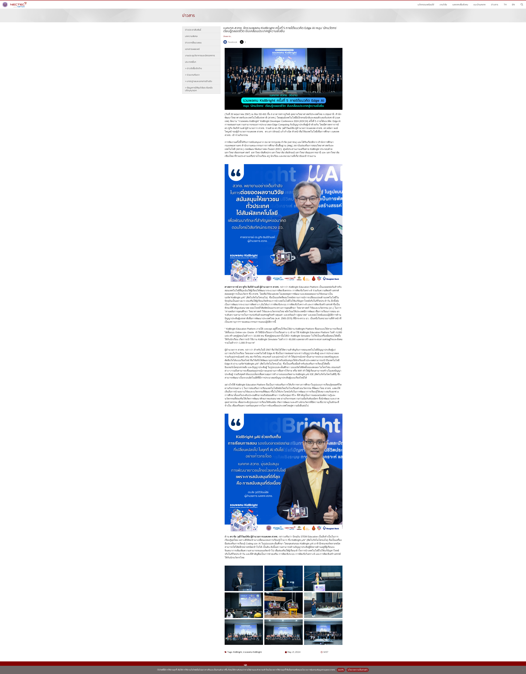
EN (513, 4)
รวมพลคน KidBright (252, 652)
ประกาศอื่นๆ (190, 62)
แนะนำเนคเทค (480, 4)
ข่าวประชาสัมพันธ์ (193, 29)
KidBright (237, 652)
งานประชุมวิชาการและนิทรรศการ (200, 55)
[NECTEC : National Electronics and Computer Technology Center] (14, 4)
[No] (522, 670)
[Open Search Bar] (522, 4)
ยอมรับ (341, 670)
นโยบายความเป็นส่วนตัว (358, 670)
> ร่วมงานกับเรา (192, 75)
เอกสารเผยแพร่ (192, 49)
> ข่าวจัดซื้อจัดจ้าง (193, 68)
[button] (230, 42)
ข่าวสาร (494, 4)
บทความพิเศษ (191, 36)
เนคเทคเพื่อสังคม (460, 4)
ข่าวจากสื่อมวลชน (193, 42)
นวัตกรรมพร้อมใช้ (426, 4)
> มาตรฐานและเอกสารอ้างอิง (198, 81)
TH (505, 4)
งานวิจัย (443, 4)
